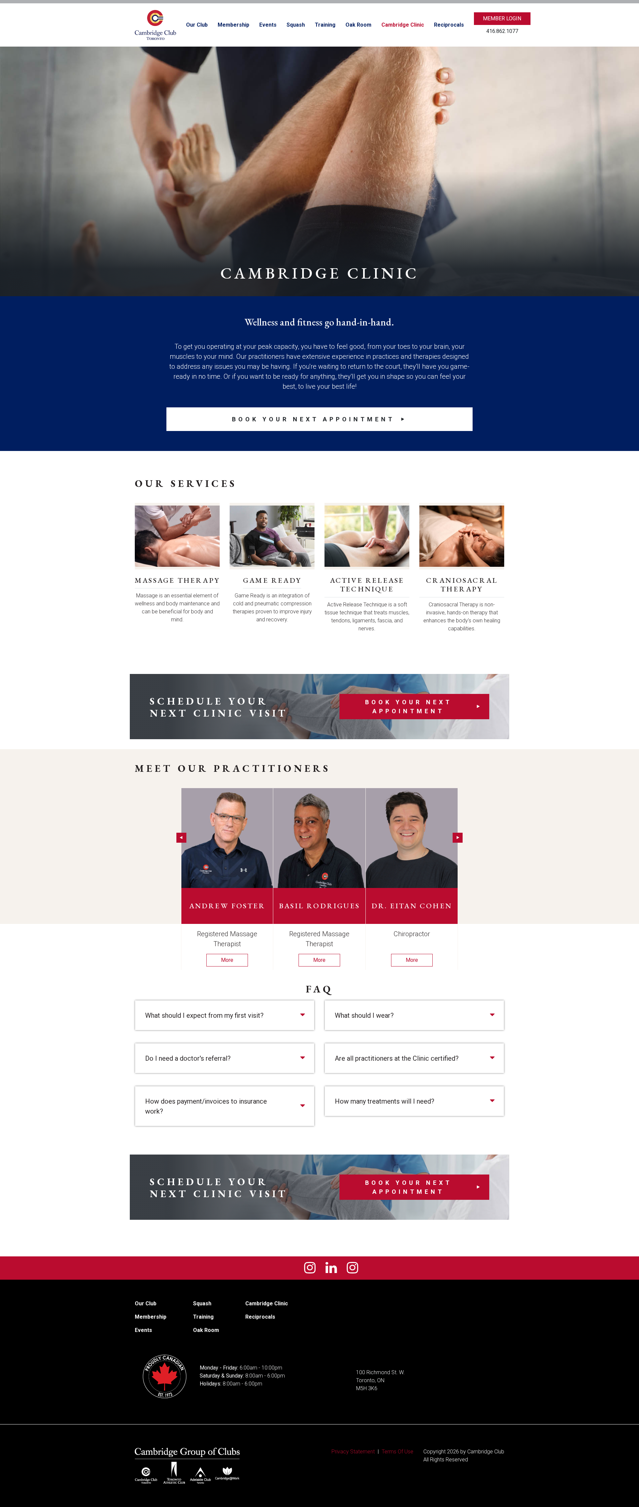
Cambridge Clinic (402, 25)
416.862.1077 (502, 31)
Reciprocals (449, 25)
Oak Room (358, 25)
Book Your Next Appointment (313, 419)
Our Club (197, 25)
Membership (233, 25)
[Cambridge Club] (155, 25)
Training (325, 25)
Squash (296, 25)
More (227, 960)
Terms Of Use (397, 1451)
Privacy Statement (353, 1451)
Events (268, 25)
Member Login (502, 18)
